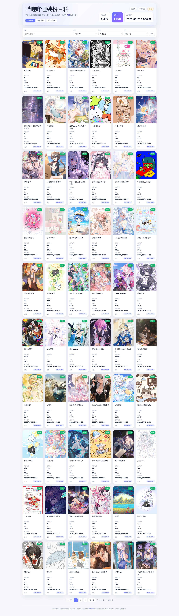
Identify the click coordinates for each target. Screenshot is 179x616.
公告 (150, 9)
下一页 (92, 600)
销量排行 (41, 20)
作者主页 (142, 9)
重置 (151, 34)
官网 (68, 15)
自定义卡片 (52, 20)
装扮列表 (30, 20)
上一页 (69, 600)
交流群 (133, 9)
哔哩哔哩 (91, 608)
